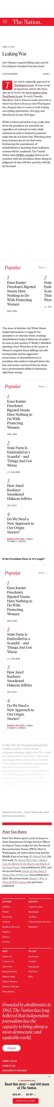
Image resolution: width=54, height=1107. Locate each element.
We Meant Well (37, 856)
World (5, 911)
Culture (6, 921)
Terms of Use (9, 1066)
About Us (7, 956)
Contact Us (8, 961)
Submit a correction (12, 812)
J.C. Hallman (13, 472)
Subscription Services (40, 921)
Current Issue (36, 906)
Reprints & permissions (13, 815)
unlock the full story (25, 1101)
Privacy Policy (9, 1061)
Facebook (33, 956)
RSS (31, 976)
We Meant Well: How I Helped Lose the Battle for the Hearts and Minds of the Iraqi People (26, 864)
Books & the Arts (16, 539)
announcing (41, 763)
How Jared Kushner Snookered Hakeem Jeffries (19, 492)
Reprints (33, 926)
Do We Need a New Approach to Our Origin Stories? (20, 525)
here (32, 114)
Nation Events (9, 971)
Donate (11, 1048)
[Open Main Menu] (5, 21)
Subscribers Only (28, 1081)
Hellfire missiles (25, 155)
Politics (6, 906)
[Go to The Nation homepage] (27, 22)
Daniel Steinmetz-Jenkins (20, 540)
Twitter (32, 961)
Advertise (7, 966)
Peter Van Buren (10, 74)
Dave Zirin (12, 311)
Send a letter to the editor (36, 812)
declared (37, 745)
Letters (6, 941)
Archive (33, 916)
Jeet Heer (12, 505)
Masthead (34, 911)
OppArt (6, 931)
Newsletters (8, 991)
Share (46, 74)
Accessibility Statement (14, 1070)
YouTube (33, 971)
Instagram (34, 966)
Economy (7, 916)
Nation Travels (9, 981)
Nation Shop (8, 976)
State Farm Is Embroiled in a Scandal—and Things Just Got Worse (19, 456)
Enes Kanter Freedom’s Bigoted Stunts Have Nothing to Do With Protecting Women (21, 293)
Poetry (5, 936)
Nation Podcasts (10, 986)
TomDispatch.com (24, 85)
